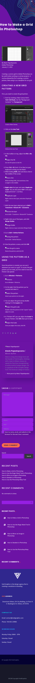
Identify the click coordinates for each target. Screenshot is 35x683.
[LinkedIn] (13, 333)
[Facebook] (3, 333)
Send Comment (11, 445)
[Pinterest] (8, 333)
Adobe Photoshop (7, 65)
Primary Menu (31, 1)
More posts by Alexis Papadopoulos (18, 373)
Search (4, 453)
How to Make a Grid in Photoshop (12, 471)
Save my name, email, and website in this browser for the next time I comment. (18, 433)
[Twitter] (5, 333)
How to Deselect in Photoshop (11, 477)
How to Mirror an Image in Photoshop (14, 475)
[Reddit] (15, 333)
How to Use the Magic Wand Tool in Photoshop (17, 473)
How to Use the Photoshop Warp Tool (14, 480)
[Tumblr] (10, 333)
